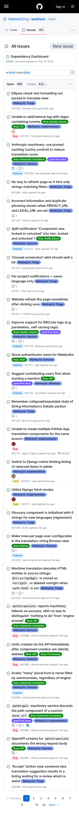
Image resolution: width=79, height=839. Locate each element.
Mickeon (40, 346)
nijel (37, 365)
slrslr (25, 192)
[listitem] (39, 100)
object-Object (29, 453)
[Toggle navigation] (6, 6)
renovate (20, 61)
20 (44, 804)
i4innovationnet (31, 597)
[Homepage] (39, 6)
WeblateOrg (18, 19)
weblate (38, 19)
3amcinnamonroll (32, 560)
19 (36, 804)
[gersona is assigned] (14, 476)
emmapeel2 (28, 267)
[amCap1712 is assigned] (14, 444)
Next (52, 804)
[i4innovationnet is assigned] (28, 725)
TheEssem (36, 136)
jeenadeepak (42, 173)
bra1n (25, 527)
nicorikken (41, 392)
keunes (26, 220)
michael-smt (29, 108)
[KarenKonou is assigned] (14, 131)
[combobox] (37, 72)
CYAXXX (27, 313)
